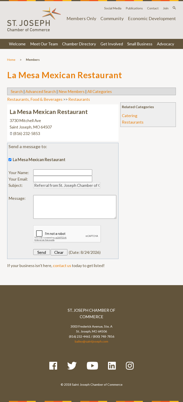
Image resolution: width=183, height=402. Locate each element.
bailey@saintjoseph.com (91, 341)
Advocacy (165, 43)
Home (11, 59)
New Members (71, 91)
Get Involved (111, 43)
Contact (153, 8)
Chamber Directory (79, 43)
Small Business (139, 43)
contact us (62, 265)
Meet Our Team (44, 43)
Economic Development (152, 18)
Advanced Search (40, 91)
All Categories (99, 91)
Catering (129, 115)
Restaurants (132, 122)
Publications (134, 8)
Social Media (112, 8)
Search (17, 91)
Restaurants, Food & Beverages (34, 99)
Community (112, 18)
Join (165, 8)
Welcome (17, 43)
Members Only (81, 18)
